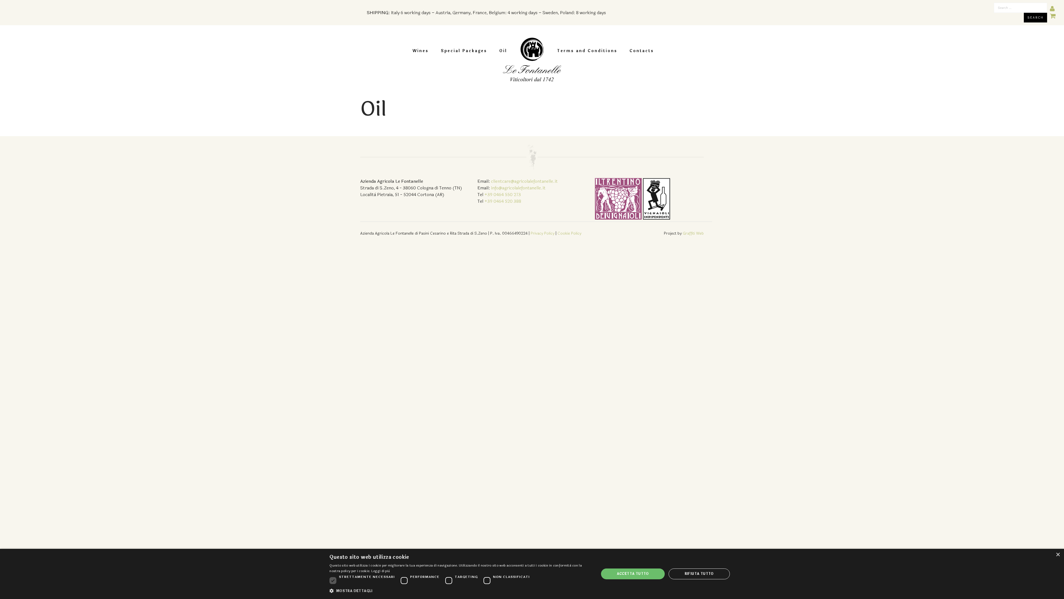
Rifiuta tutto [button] (699, 573)
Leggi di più (380, 570)
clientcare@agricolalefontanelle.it (524, 181)
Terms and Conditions (587, 51)
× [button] (1058, 555)
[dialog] (532, 574)
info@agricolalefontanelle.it (518, 187)
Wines (421, 51)
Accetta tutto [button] (633, 573)
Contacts (642, 51)
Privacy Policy (542, 233)
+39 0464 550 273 (502, 194)
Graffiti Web (693, 233)
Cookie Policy (569, 233)
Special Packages (464, 51)
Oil (503, 51)
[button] (460, 591)
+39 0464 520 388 (502, 201)
